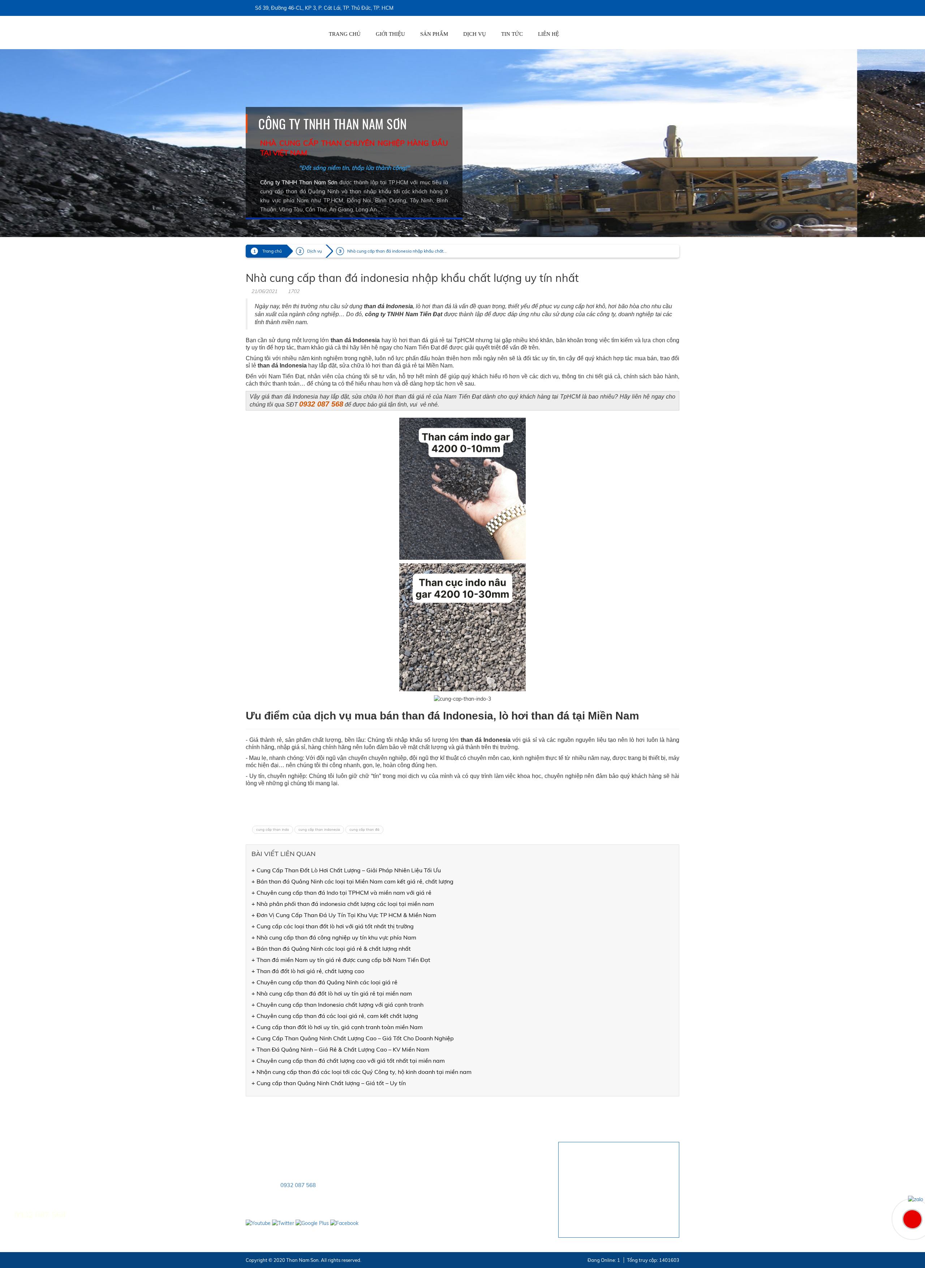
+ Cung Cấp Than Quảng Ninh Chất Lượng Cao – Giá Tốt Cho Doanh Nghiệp (352, 1038)
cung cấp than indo (272, 829)
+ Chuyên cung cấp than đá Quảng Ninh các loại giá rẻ (324, 982)
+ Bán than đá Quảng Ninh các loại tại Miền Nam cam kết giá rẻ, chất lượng (352, 881)
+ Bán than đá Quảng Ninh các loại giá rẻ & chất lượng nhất (331, 948)
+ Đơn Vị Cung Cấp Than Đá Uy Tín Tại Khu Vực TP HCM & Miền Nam (343, 915)
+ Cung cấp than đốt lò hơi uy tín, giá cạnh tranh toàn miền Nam (337, 1027)
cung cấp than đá (364, 829)
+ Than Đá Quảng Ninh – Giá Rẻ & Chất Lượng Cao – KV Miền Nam (340, 1049)
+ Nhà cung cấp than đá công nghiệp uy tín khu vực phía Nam (333, 937)
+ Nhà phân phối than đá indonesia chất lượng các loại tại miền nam (342, 903)
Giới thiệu (390, 34)
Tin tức (512, 34)
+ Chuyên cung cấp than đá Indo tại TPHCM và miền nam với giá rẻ (341, 892)
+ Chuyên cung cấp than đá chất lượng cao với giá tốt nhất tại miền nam (348, 1060)
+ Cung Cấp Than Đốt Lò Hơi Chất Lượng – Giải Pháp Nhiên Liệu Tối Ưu (346, 870)
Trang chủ (345, 34)
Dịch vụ (474, 34)
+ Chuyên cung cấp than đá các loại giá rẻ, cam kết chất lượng (334, 1015)
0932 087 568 (298, 1185)
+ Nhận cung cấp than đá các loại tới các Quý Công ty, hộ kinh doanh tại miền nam (361, 1071)
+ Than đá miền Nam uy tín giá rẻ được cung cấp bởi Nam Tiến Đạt (340, 959)
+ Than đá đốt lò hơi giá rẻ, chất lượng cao (307, 971)
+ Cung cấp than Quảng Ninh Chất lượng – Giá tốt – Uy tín (328, 1083)
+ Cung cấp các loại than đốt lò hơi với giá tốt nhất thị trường (332, 926)
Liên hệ (548, 34)
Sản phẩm (434, 34)
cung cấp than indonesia (319, 829)
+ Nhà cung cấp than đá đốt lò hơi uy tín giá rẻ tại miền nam (331, 993)
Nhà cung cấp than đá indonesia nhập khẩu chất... (397, 251)
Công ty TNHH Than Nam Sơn (332, 123)
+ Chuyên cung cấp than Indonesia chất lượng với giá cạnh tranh (337, 1004)
